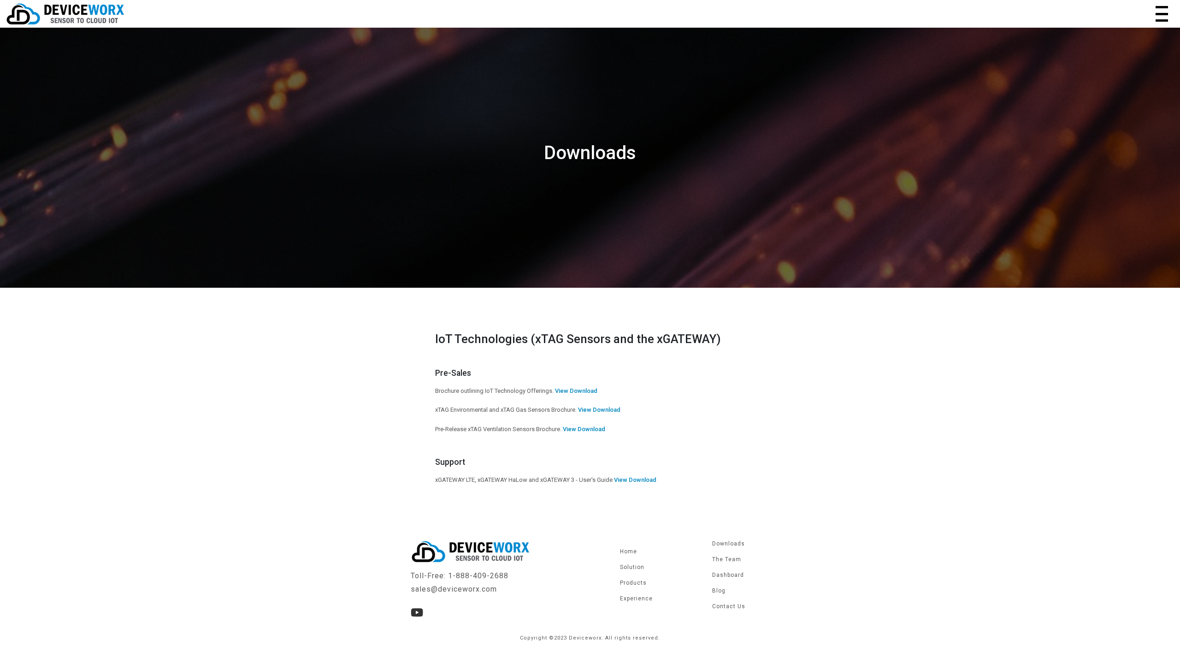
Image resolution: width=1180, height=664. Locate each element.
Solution (632, 567)
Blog (719, 590)
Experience (636, 598)
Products (633, 583)
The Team (726, 559)
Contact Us (728, 606)
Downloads (728, 543)
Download (583, 390)
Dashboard (728, 575)
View (561, 390)
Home (628, 551)
